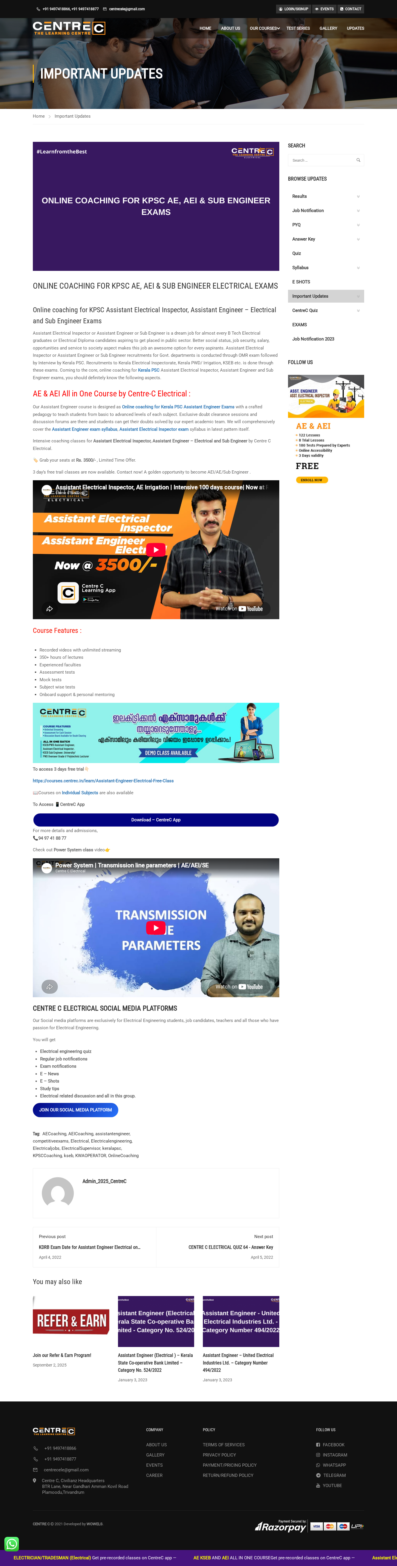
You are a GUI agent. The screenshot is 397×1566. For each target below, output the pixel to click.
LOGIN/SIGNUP (296, 9)
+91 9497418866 (56, 9)
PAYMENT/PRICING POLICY (230, 1465)
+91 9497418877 (85, 9)
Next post (263, 1236)
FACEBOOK (333, 1444)
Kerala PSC (149, 370)
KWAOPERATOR (90, 1155)
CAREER (154, 1475)
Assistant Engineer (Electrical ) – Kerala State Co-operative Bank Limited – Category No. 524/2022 (155, 1363)
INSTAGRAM (335, 1455)
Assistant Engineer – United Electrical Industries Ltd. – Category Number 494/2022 (238, 1363)
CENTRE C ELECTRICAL (66, 1008)
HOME (205, 28)
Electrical (80, 1141)
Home (39, 116)
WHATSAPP (334, 1465)
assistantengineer (112, 1133)
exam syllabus (103, 429)
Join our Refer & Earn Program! (62, 1355)
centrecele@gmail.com (127, 9)
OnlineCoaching (123, 1155)
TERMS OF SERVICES (224, 1444)
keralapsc (111, 1148)
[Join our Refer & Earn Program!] (71, 1321)
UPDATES (355, 28)
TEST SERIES (298, 28)
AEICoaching (80, 1133)
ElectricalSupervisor (81, 1148)
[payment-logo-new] (309, 1526)
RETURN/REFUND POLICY (228, 1475)
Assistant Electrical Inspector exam (154, 429)
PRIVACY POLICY (219, 1455)
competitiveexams (51, 1141)
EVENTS (327, 9)
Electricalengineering (111, 1141)
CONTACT (353, 9)
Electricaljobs (46, 1148)
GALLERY (328, 28)
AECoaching (54, 1133)
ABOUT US (230, 28)
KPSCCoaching (47, 1155)
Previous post (52, 1236)
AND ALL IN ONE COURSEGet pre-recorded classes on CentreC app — (215, 1557)
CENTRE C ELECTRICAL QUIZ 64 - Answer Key (231, 1247)
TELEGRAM (334, 1475)
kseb (68, 1155)
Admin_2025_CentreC (104, 1181)
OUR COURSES (263, 28)
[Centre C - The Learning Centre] (69, 28)
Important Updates (73, 116)
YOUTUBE (332, 1485)
